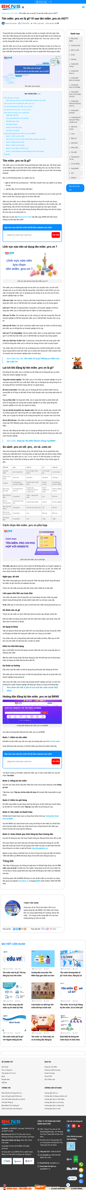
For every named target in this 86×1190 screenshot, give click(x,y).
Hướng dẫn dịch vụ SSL (53, 1109)
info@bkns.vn (54, 1163)
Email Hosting (50, 1073)
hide (38, 94)
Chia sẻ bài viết (51, 23)
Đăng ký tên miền (24, 217)
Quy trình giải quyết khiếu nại (12, 1096)
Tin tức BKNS (75, 164)
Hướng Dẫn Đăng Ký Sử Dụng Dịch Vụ (75, 103)
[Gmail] (22, 929)
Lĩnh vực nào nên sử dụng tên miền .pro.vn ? (19, 103)
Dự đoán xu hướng (12, 130)
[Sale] (83, 7)
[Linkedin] (19, 929)
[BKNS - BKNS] (11, 7)
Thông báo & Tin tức (74, 158)
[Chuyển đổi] (82, 111)
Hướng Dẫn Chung (73, 65)
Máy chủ (74, 138)
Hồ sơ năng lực (7, 1070)
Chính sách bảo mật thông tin (12, 1109)
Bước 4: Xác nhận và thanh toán (17, 148)
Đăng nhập (43, 2)
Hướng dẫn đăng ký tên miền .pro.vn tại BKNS (20, 133)
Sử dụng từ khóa (12, 124)
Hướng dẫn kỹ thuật (73, 112)
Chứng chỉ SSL (75, 45)
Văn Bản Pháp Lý (7, 1102)
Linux (73, 134)
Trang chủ (5, 13)
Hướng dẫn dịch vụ (51, 1093)
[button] (72, 1178)
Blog (3, 1076)
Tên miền (14, 13)
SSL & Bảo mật (50, 1079)
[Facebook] (14, 929)
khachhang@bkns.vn (40, 848)
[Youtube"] (79, 1126)
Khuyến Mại (6, 1079)
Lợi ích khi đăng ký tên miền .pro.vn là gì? (18, 106)
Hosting (73, 59)
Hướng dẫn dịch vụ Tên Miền (54, 1099)
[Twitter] (17, 929)
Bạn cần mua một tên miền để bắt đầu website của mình (26, 100)
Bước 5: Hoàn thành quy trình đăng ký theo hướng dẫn (25, 151)
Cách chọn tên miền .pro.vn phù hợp (16, 113)
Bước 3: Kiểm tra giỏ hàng (15, 145)
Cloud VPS (48, 1076)
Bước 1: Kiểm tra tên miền (15, 136)
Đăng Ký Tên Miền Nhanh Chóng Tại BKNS (36, 441)
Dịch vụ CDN (75, 50)
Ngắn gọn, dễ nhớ (12, 115)
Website (73, 178)
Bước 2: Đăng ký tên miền (15, 142)
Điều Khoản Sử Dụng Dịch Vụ (12, 1093)
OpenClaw (74, 143)
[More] (25, 929)
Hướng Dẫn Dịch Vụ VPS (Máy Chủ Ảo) (75, 94)
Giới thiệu (5, 1067)
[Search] (50, 1)
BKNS (38, 881)
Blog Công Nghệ (73, 40)
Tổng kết (7, 154)
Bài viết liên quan (13, 944)
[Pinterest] (74, 1126)
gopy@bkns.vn (45, 1169)
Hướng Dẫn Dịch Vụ (73, 72)
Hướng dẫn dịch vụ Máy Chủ (54, 1105)
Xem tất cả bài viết (74, 188)
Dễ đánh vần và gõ (12, 121)
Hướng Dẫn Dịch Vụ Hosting (74, 79)
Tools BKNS (75, 168)
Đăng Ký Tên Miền (51, 1067)
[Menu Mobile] (23, 7)
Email (73, 55)
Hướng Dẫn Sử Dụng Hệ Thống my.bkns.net (75, 120)
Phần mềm (74, 147)
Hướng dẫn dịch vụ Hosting (54, 1102)
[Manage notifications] (4, 1185)
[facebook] (68, 1126)
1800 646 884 (55, 1155)
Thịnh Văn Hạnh (11, 23)
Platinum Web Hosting (52, 1070)
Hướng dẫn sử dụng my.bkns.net (56, 1096)
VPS (72, 173)
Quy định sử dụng (15, 1154)
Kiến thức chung (73, 128)
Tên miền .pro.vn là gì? (11, 98)
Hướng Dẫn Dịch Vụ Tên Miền (74, 86)
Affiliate (4, 1083)
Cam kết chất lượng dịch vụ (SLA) (13, 1099)
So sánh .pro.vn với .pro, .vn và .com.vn (17, 110)
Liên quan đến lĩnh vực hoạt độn (17, 118)
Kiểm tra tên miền (53, 741)
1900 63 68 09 (56, 1152)
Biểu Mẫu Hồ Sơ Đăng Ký (10, 1105)
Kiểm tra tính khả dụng (14, 127)
